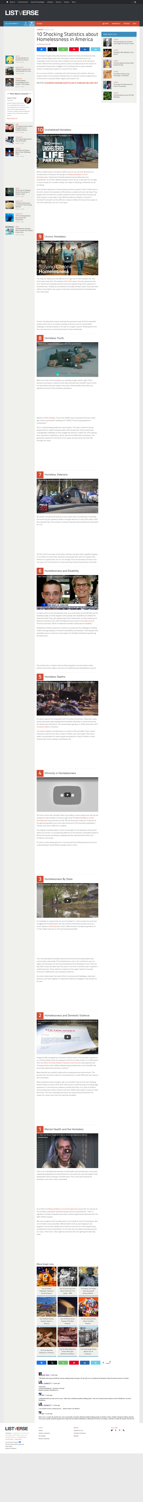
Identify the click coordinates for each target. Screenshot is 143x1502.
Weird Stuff (19, 201)
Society (66, 2)
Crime (17, 124)
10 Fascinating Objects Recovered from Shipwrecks (23, 217)
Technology (18, 137)
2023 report (72, 281)
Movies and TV (19, 67)
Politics (17, 56)
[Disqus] (87, 1444)
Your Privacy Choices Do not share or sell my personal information (14, 1493)
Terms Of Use (22, 1486)
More (73, 2)
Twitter (112, 1479)
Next (134, 23)
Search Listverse (44, 1482)
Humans (40, 30)
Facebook (116, 1479)
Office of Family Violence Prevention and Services (62, 1063)
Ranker (76, 1484)
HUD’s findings (49, 418)
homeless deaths (43, 727)
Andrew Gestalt (45, 44)
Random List (116, 23)
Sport (17, 226)
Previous (127, 23)
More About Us (12, 118)
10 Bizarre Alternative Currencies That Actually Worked (23, 205)
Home (41, 1479)
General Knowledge (37, 2)
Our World (18, 78)
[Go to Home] (22, 21)
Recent (26, 25)
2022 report (88, 519)
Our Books (42, 1484)
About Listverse (44, 1487)
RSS (124, 1479)
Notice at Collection (10, 1497)
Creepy (17, 188)
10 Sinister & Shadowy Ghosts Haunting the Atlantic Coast (23, 192)
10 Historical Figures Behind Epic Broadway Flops (23, 152)
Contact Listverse (80, 1482)
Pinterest (120, 1479)
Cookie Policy (18, 1488)
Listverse (8, 1481)
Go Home (7, 2)
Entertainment (23, 2)
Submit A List (78, 1479)
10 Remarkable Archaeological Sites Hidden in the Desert (22, 82)
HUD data (53, 926)
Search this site (135, 2)
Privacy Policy (9, 1488)
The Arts (17, 148)
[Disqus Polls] (87, 1394)
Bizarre (12, 2)
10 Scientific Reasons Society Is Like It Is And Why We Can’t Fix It (71, 83)
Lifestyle (50, 2)
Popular (31, 25)
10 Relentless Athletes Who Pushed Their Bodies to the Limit (24, 230)
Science (58, 2)
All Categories (11, 23)
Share (106, 23)
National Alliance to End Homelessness (63, 1209)
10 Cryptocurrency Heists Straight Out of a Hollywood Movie (23, 128)
